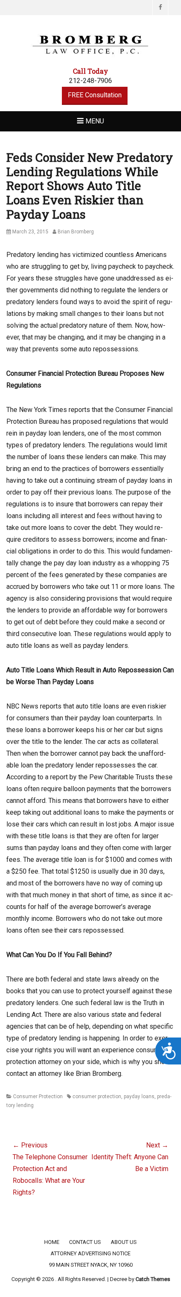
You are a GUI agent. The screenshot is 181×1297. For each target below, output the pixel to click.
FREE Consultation (95, 95)
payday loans (139, 1096)
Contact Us (85, 1242)
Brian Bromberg (76, 232)
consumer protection (96, 1096)
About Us (124, 1242)
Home (51, 1242)
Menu (94, 121)
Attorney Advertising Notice (90, 1253)
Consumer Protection (38, 1096)
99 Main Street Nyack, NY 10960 (91, 1265)
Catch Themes (153, 1279)
